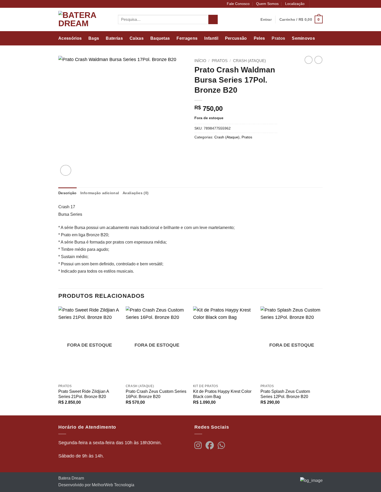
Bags (93, 38)
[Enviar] (213, 19)
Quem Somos (267, 4)
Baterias (114, 38)
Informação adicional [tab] (99, 193)
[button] (301, 19)
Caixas (137, 38)
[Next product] (309, 60)
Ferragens (187, 38)
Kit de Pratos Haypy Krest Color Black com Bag (222, 394)
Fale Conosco (238, 4)
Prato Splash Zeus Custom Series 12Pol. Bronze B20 (285, 394)
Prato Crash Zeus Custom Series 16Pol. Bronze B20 (156, 394)
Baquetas (160, 38)
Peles (259, 38)
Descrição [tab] (67, 193)
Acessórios (70, 38)
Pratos (278, 38)
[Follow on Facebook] (314, 4)
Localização (295, 4)
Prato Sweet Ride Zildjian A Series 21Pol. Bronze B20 (83, 394)
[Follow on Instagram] (320, 4)
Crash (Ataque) (249, 60)
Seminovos (303, 38)
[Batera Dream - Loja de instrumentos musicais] (84, 19)
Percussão (236, 38)
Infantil (211, 38)
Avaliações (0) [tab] (136, 193)
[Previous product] (318, 60)
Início (200, 60)
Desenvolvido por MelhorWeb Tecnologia (96, 485)
